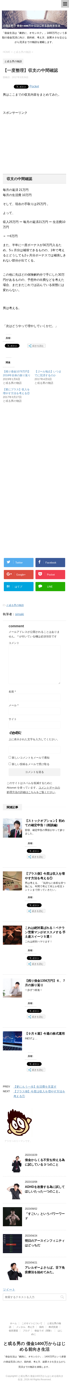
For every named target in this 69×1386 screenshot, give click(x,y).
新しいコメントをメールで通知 (30, 757)
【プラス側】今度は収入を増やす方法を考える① (45, 876)
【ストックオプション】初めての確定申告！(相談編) (45, 823)
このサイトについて (32, 1323)
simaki (19, 614)
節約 (41, 1327)
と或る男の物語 (15, 605)
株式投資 (53, 1327)
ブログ (26, 1330)
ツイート (9, 1289)
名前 (12, 691)
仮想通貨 (13, 1330)
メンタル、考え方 (25, 1327)
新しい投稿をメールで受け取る (30, 764)
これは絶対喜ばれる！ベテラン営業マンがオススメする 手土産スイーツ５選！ (45, 932)
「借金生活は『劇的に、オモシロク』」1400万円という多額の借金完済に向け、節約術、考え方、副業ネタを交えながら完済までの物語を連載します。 (34, 1361)
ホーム (13, 1323)
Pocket (34, 86)
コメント (14, 642)
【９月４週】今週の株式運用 (45, 1033)
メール (13, 705)
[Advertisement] (35, 141)
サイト (13, 719)
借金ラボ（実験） (43, 1330)
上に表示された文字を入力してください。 (34, 739)
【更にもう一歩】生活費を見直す (35, 1086)
